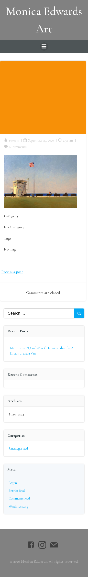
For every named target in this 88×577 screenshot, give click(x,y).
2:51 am (68, 140)
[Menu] (44, 46)
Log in (13, 483)
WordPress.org (18, 506)
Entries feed (17, 491)
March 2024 (16, 414)
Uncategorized (18, 448)
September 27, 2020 (41, 140)
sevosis (14, 140)
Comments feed (19, 498)
